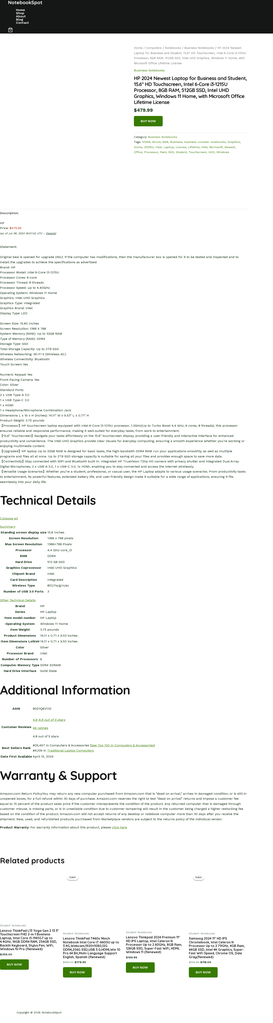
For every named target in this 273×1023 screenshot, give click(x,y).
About (21, 16)
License (181, 147)
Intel (158, 147)
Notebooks (173, 48)
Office (138, 152)
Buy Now (148, 121)
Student (181, 152)
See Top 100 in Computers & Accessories (122, 745)
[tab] (9, 213)
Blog (19, 19)
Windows (222, 152)
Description (9, 213)
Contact (22, 22)
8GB (165, 141)
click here (119, 827)
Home (20, 10)
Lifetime (193, 147)
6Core (156, 141)
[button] (10, 31)
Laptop (168, 147)
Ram (163, 152)
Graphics (234, 141)
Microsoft (216, 147)
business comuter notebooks (205, 141)
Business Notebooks (199, 48)
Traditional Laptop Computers (70, 750)
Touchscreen (197, 152)
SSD (171, 152)
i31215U (148, 147)
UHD (211, 152)
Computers (154, 48)
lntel (204, 147)
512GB (146, 141)
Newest (229, 147)
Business (176, 141)
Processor (151, 152)
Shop (20, 13)
